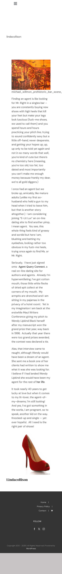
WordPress (31, 548)
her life (40, 382)
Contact (42, 510)
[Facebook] (34, 529)
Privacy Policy (43, 506)
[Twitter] (39, 529)
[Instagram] (44, 529)
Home (43, 502)
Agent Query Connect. (32, 266)
